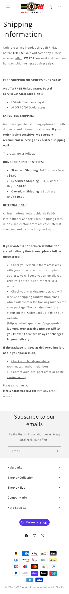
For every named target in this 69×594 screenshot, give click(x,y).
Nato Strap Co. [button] (17, 508)
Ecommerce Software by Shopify (47, 587)
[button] (8, 7)
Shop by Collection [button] (21, 478)
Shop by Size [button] (16, 488)
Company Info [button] (17, 497)
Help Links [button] (15, 467)
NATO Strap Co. (22, 587)
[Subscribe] (56, 451)
